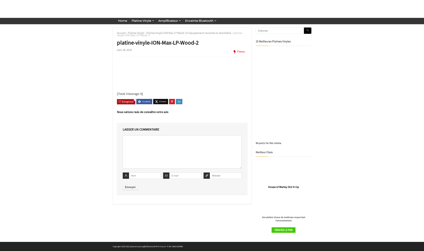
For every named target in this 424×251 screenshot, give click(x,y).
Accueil (121, 33)
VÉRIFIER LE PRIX (283, 230)
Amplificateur (168, 20)
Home (122, 20)
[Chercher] (307, 31)
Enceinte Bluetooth (199, 20)
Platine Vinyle (141, 20)
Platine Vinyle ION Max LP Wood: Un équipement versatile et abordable (188, 33)
